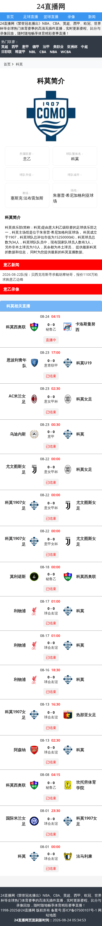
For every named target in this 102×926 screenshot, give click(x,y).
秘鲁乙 (51, 329)
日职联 (6, 51)
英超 (4, 46)
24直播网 (51, 6)
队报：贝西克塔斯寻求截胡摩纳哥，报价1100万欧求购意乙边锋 (50, 277)
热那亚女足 (86, 714)
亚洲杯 (72, 46)
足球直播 (30, 16)
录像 (71, 16)
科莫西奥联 (16, 327)
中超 (84, 46)
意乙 (27, 158)
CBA (42, 51)
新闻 (92, 16)
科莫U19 (84, 363)
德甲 (35, 46)
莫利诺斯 (18, 576)
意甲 (25, 46)
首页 (10, 16)
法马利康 (84, 856)
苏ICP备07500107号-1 (80, 910)
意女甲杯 (51, 401)
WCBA (66, 51)
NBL (32, 51)
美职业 (58, 46)
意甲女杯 (51, 543)
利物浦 (20, 610)
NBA (53, 51)
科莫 (19, 64)
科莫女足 (84, 399)
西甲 (15, 46)
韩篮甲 (20, 51)
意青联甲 (51, 365)
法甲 (46, 46)
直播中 (51, 339)
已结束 (51, 376)
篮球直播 (51, 16)
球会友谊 (51, 613)
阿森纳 (20, 749)
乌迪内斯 (18, 434)
